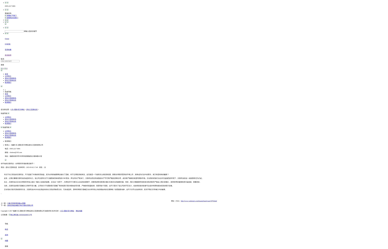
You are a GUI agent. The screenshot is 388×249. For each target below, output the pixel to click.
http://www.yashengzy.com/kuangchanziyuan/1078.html (199, 201)
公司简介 (8, 76)
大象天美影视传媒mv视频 (16, 203)
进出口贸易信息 (10, 80)
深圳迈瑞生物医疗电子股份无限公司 (20, 205)
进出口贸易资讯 (10, 78)
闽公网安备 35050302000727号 (21, 215)
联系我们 (8, 82)
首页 (6, 74)
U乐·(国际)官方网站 (18, 109)
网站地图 (79, 211)
